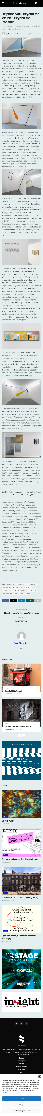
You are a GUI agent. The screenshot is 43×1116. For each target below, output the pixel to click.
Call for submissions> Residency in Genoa (20, 859)
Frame (21, 1064)
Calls (5, 816)
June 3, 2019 (28, 34)
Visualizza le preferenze (21, 1111)
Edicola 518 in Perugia (13, 691)
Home (3, 10)
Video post (21, 1061)
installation (32, 590)
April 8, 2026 (6, 862)
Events (7, 723)
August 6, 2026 (18, 729)
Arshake (9, 694)
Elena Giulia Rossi (14, 34)
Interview (21, 1069)
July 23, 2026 (6, 823)
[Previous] (19, 735)
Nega (21, 1105)
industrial (21, 590)
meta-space (19, 593)
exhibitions (10, 10)
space (28, 593)
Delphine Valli (26, 587)
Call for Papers (8, 821)
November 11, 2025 (8, 900)
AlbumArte (12, 495)
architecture (21, 584)
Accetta (21, 1099)
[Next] (23, 735)
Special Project (21, 1066)
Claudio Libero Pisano (10, 587)
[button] (40, 1076)
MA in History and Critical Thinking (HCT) (20, 897)
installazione (7, 593)
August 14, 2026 (18, 694)
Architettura (32, 584)
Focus (7, 688)
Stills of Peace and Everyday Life (18, 726)
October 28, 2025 (8, 941)
